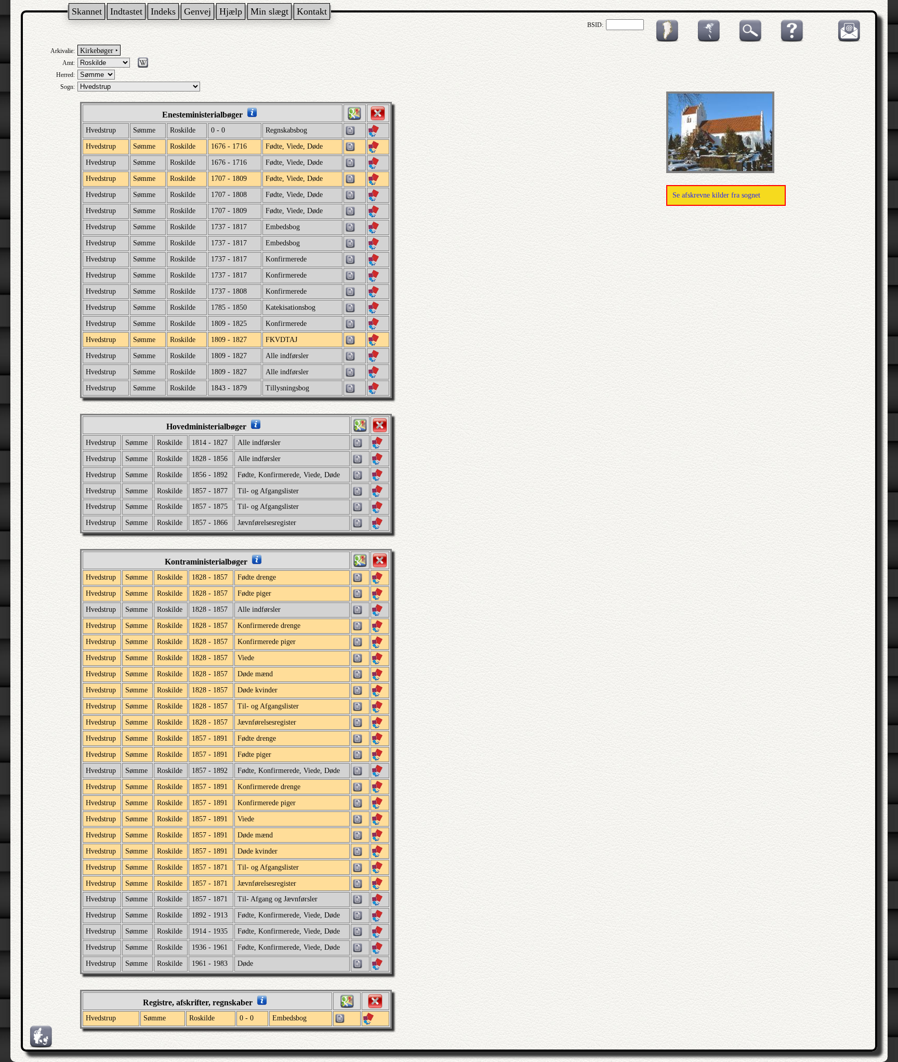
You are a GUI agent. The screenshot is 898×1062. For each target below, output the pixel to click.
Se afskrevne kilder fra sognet (716, 195)
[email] (846, 40)
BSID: (595, 25)
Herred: (65, 74)
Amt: (68, 63)
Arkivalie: (62, 51)
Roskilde (182, 130)
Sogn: (67, 86)
